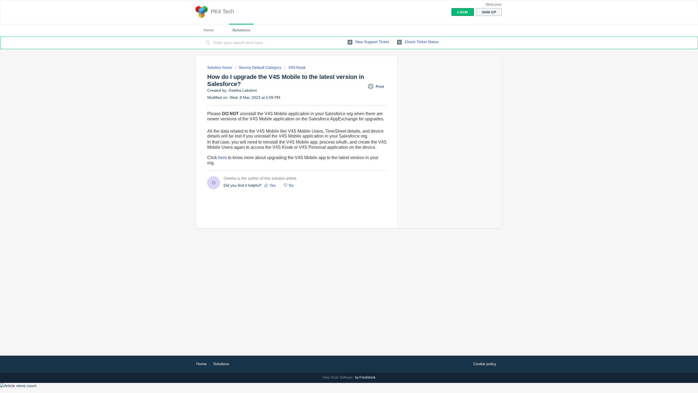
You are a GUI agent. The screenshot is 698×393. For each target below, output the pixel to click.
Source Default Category (260, 67)
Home (208, 30)
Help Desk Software (338, 377)
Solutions (241, 30)
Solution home (220, 67)
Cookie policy (484, 364)
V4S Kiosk (297, 67)
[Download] (339, 126)
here (222, 157)
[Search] (208, 42)
